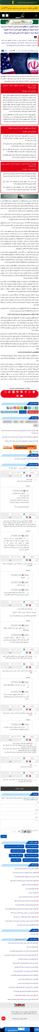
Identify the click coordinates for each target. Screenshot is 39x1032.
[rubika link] (33, 392)
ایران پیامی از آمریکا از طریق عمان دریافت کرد (26, 459)
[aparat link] (17, 396)
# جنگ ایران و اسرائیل (18, 851)
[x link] (5, 392)
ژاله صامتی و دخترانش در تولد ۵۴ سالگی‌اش (25, 967)
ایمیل (36, 810)
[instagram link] (13, 392)
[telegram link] (25, 392)
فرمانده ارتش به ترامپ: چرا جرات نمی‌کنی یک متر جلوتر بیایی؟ (21, 921)
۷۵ (6, 51)
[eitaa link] (9, 392)
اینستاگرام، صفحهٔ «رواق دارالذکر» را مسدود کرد (25, 917)
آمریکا (15, 422)
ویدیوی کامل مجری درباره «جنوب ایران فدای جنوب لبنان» (22, 943)
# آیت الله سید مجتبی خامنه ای (14, 846)
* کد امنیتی (35, 830)
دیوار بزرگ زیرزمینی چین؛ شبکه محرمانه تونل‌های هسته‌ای (22, 999)
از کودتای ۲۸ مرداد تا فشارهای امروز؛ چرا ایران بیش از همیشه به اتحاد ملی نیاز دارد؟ (19, 432)
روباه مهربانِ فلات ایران (31, 889)
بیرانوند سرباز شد (32, 893)
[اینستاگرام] (14, 407)
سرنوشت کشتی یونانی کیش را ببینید (27, 983)
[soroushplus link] (17, 392)
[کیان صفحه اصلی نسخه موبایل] (19, 1029)
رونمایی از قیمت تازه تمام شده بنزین (28, 897)
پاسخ (10, 475)
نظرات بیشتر (19, 788)
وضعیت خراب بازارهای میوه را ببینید (27, 979)
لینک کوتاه (34, 412)
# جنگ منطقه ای (32, 851)
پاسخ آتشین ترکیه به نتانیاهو (29, 885)
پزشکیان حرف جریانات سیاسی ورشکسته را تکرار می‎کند (23, 881)
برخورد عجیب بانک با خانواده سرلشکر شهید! (25, 995)
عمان (35, 425)
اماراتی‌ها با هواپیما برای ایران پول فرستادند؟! (25, 991)
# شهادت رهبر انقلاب (16, 855)
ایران (21, 422)
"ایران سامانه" (15, 1019)
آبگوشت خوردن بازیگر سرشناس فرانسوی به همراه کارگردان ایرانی (21, 909)
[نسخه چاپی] (36, 408)
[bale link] (21, 392)
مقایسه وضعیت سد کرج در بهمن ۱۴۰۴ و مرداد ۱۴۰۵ (24, 913)
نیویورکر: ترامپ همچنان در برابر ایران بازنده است (25, 873)
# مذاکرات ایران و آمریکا (30, 860)
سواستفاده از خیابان (31, 947)
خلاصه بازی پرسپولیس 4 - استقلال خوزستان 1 (25, 971)
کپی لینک (22, 412)
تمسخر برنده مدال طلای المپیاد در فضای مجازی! (24, 963)
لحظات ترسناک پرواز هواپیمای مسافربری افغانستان (23, 975)
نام (37, 802)
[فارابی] (19, 22)
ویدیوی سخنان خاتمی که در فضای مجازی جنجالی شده (23, 951)
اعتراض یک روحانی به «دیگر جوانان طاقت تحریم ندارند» (22, 987)
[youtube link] (21, 396)
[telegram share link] (29, 408)
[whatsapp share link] (21, 408)
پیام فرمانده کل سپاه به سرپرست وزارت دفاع (26, 901)
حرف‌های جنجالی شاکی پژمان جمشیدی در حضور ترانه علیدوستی (20, 955)
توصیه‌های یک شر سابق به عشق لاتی (27, 959)
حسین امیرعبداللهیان (31, 422)
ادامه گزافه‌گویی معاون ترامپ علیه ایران (27, 925)
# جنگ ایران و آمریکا (31, 855)
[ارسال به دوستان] (32, 408)
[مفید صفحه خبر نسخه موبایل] (19, 8)
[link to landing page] (20, 15)
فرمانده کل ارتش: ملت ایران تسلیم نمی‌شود (26, 869)
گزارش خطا (35, 452)
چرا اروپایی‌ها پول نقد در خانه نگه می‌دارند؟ (26, 905)
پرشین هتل (33, 934)
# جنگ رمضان (16, 860)
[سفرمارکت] (19, 447)
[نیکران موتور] (19, 196)
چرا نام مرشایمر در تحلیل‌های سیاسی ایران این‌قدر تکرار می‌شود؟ (20, 441)
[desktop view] (7, 15)
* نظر (37, 817)
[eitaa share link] (18, 408)
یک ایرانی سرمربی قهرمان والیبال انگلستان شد (25, 877)
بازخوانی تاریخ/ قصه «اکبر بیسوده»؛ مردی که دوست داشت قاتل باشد (19, 437)
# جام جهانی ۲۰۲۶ (32, 846)
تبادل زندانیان (7, 422)
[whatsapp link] (29, 392)
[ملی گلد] (19, 2)
